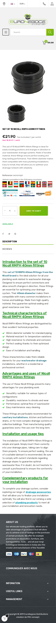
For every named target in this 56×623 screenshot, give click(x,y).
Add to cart (33, 211)
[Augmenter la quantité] (15, 211)
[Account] (52, 4)
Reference (7, 175)
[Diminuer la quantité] (5, 210)
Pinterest (16, 234)
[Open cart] (4, 618)
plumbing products (26, 502)
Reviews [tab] (7, 249)
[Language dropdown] (12, 4)
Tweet (10, 234)
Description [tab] (9, 241)
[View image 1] (16, 114)
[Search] (50, 32)
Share (4, 234)
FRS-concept (33, 617)
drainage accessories (38, 492)
